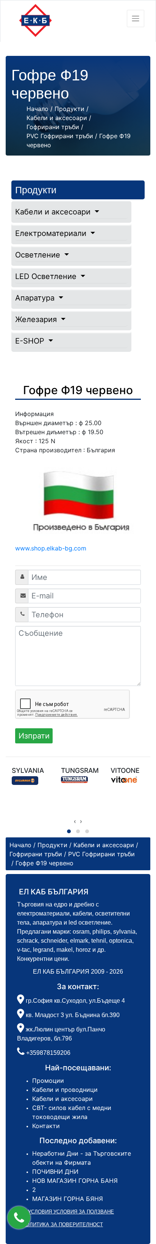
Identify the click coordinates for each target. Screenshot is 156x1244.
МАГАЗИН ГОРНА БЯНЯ (67, 1198)
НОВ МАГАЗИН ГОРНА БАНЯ (75, 1180)
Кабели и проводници (65, 1089)
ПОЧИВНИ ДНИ (55, 1171)
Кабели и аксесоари (54, 211)
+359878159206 (48, 1053)
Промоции (48, 1080)
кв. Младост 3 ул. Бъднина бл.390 (72, 1015)
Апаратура (36, 297)
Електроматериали (52, 233)
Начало (37, 109)
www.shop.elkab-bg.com (50, 548)
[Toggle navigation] (135, 18)
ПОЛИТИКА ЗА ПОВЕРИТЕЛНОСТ (62, 1224)
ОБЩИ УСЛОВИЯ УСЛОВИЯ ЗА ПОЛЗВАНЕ (62, 1212)
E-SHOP (31, 340)
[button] (19, 1217)
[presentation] (75, 821)
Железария (37, 319)
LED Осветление (47, 276)
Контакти (46, 1126)
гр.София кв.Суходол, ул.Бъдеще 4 (74, 1000)
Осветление (38, 254)
